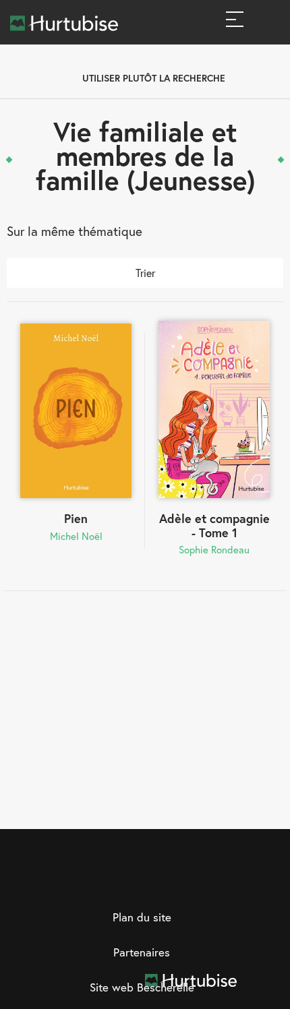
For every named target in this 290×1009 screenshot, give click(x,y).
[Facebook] (104, 881)
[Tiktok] (187, 881)
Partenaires (141, 952)
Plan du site (142, 917)
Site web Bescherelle (142, 987)
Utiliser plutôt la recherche (153, 77)
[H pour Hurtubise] (159, 881)
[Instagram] (131, 881)
